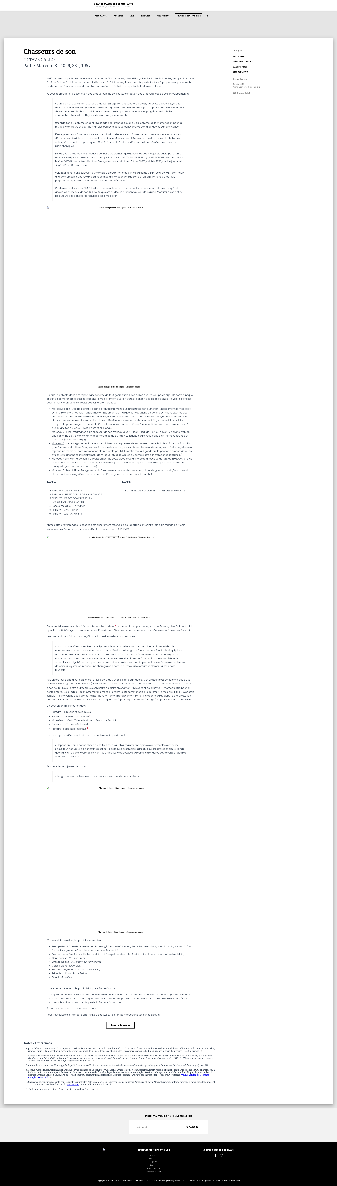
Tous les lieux (153, 1158)
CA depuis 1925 (240, 67)
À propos (153, 1155)
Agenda (154, 1162)
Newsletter (154, 1165)
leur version (73, 1084)
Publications (163, 16)
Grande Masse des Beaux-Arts (113, 4)
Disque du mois (240, 72)
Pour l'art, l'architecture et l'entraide (113, 7)
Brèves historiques (243, 61)
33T (234, 93)
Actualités (238, 56)
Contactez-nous (153, 1168)
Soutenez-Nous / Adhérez (189, 16)
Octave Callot (243, 93)
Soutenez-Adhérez (154, 1172)
